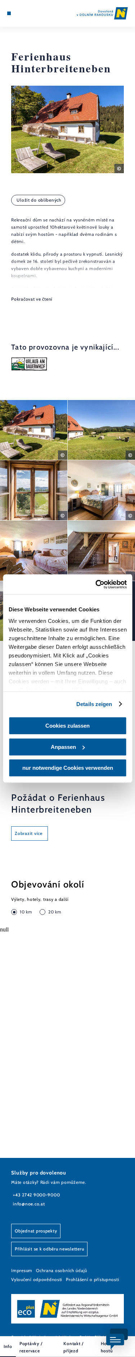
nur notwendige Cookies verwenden (67, 768)
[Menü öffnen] (9, 13)
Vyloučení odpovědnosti (36, 1279)
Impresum (21, 1270)
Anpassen (63, 747)
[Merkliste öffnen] (25, 13)
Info (8, 1346)
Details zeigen (94, 704)
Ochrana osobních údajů (61, 1270)
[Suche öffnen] (31, 13)
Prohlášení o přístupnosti (92, 1279)
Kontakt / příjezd (73, 1347)
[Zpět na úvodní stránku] (102, 13)
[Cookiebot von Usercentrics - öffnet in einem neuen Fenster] (96, 584)
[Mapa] (20, 13)
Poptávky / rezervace (30, 1347)
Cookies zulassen (67, 726)
